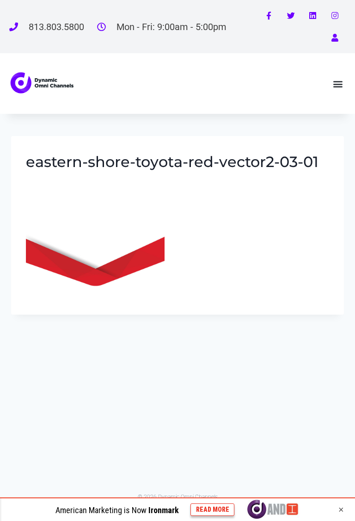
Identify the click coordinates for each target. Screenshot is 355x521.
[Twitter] (291, 16)
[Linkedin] (313, 16)
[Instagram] (335, 16)
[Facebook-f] (269, 16)
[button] (338, 83)
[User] (335, 38)
